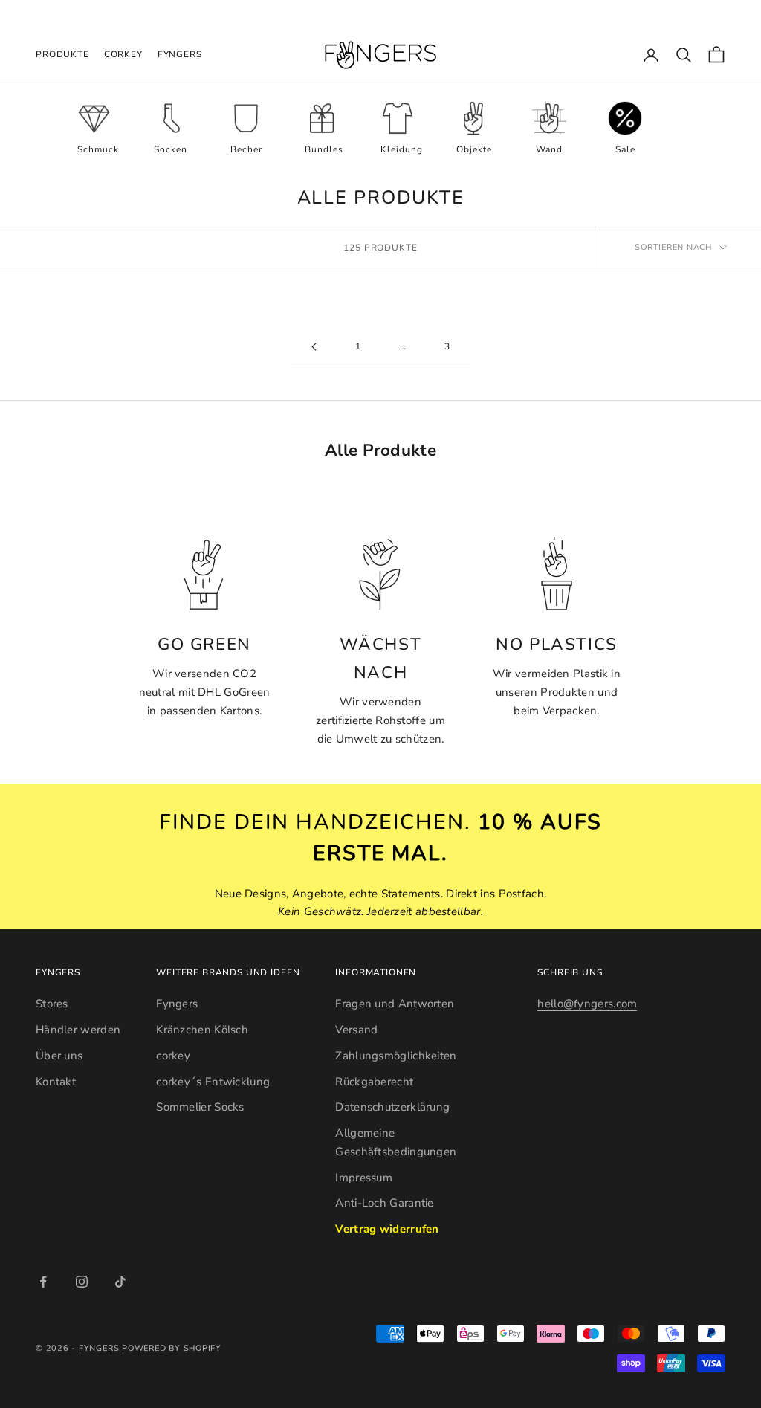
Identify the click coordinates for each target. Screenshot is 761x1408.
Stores (52, 1003)
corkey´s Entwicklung (213, 1081)
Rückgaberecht (374, 1081)
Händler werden (78, 1029)
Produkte (62, 54)
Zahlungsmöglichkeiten (395, 1055)
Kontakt (56, 1081)
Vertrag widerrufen (386, 1228)
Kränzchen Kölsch (202, 1029)
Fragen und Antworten (394, 1003)
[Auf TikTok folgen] (120, 1281)
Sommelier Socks (200, 1106)
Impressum (363, 1177)
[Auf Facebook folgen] (43, 1281)
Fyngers (180, 54)
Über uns (59, 1055)
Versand (356, 1029)
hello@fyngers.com (587, 1003)
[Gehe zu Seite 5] (313, 347)
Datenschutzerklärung (392, 1106)
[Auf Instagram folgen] (81, 1281)
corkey (123, 54)
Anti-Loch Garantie (384, 1202)
